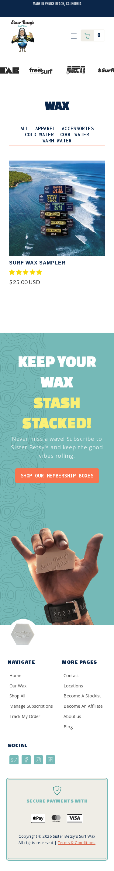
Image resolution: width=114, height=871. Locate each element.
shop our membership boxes (57, 475)
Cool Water (74, 134)
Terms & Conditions (76, 842)
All (24, 128)
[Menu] (74, 36)
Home (15, 675)
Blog (68, 727)
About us (72, 716)
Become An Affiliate (83, 706)
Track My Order (24, 716)
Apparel (45, 128)
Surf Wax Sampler (37, 262)
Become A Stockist (82, 696)
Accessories (78, 128)
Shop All (17, 696)
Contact (71, 675)
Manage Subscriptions (31, 706)
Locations (73, 686)
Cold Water (39, 134)
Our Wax (17, 686)
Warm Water (57, 140)
